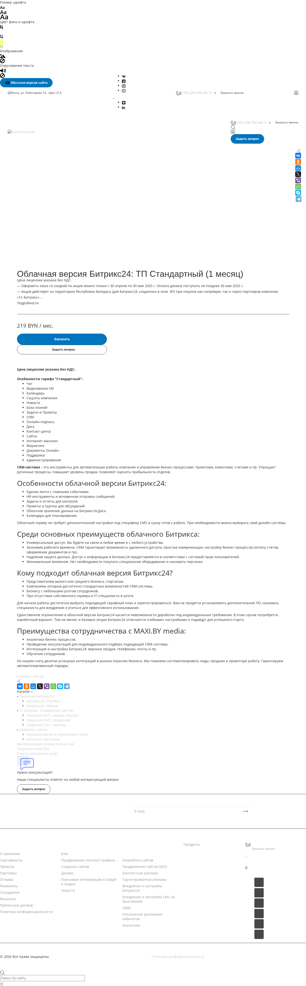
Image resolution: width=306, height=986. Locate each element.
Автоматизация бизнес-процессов (45, 744)
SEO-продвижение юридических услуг (41, 361)
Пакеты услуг (194, 863)
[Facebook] (124, 81)
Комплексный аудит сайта (31, 278)
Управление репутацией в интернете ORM (45, 182)
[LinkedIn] (123, 107)
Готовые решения (198, 872)
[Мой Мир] (33, 686)
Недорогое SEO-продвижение (34, 248)
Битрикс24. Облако (42, 705)
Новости (68, 844)
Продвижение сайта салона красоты (40, 418)
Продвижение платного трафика (88, 860)
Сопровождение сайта (28, 273)
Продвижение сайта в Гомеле (34, 323)
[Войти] (296, 93)
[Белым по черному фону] (1, 31)
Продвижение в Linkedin (30, 233)
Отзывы (6, 879)
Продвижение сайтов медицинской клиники (46, 428)
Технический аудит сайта (31, 283)
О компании (10, 853)
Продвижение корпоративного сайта (40, 263)
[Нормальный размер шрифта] (3, 12)
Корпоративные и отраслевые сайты (57, 734)
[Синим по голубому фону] (1, 36)
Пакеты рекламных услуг (37, 753)
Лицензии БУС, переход (46, 725)
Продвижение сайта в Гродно (34, 327)
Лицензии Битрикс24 (36, 696)
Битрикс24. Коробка (43, 701)
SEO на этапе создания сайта (34, 293)
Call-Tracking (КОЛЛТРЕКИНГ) (33, 187)
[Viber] (298, 180)
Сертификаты (11, 860)
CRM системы (195, 853)
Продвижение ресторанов (31, 409)
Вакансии (8, 899)
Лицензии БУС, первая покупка (52, 715)
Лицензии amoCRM (33, 748)
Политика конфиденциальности (26, 911)
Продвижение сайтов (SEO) (144, 866)
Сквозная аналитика (26, 177)
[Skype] (298, 193)
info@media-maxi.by (268, 857)
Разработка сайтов (137, 860)
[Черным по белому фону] (1, 26)
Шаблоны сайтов (32, 729)
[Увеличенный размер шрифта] (4, 16)
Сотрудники (10, 892)
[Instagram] (124, 85)
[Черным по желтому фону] (1, 41)
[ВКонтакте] (124, 76)
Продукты (192, 844)
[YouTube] (124, 90)
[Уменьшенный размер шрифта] (2, 7)
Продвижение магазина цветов (35, 399)
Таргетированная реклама (32, 144)
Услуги (127, 844)
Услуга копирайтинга (27, 304)
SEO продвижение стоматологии (36, 342)
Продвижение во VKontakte (32, 243)
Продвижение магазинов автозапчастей (43, 404)
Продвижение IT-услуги (29, 385)
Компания (8, 844)
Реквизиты (9, 886)
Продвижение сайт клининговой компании (45, 413)
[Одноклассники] (26, 686)
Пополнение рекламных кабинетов (39, 165)
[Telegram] (298, 199)
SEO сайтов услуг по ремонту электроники (44, 356)
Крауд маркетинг (24, 298)
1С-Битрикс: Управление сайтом (45, 710)
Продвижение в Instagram (31, 228)
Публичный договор (16, 905)
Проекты (7, 866)
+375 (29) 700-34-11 (196, 92)
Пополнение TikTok (25, 193)
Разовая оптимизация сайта (33, 288)
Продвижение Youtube (28, 223)
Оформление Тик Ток (27, 213)
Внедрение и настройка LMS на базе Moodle (47, 155)
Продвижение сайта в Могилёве (36, 308)
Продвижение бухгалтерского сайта (39, 394)
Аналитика (19, 170)
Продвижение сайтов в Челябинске (39, 337)
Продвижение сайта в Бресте (34, 313)
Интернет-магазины (43, 739)
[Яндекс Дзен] (124, 102)
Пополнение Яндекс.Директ (32, 207)
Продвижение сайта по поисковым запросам (47, 268)
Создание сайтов (75, 866)
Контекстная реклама (140, 873)
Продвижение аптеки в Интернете (38, 390)
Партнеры (8, 873)
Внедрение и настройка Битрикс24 (39, 150)
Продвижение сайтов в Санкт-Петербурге (44, 332)
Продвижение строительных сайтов (39, 442)
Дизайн (67, 873)
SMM (14, 160)
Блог (65, 853)
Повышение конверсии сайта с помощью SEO (44, 255)
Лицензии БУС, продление (49, 720)
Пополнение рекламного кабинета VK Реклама (41, 200)
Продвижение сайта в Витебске (36, 318)
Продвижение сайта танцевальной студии (45, 423)
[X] (40, 686)
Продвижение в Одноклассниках (36, 238)
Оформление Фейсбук (28, 218)
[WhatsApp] (298, 186)
